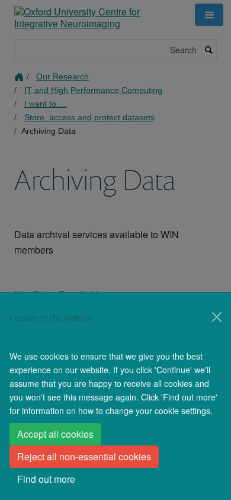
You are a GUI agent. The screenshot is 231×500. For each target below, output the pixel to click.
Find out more (46, 479)
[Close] (216, 316)
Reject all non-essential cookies (84, 456)
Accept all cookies (55, 434)
